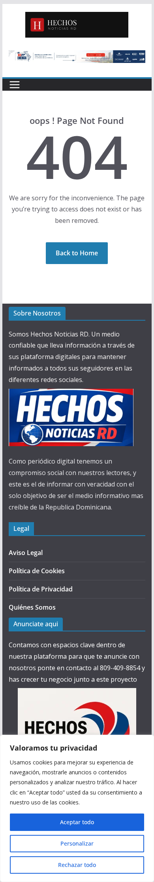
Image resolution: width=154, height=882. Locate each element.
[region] (77, 808)
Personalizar (77, 843)
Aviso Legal (26, 552)
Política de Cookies (37, 570)
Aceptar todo (77, 822)
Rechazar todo (77, 865)
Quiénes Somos (32, 607)
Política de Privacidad (41, 589)
